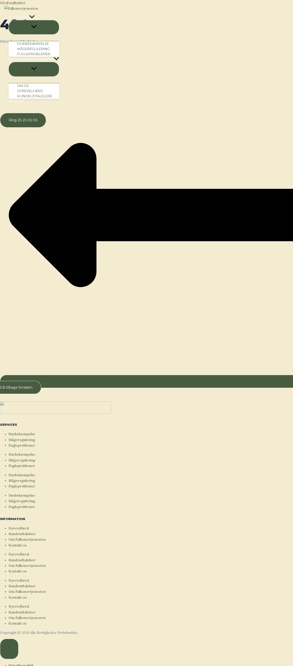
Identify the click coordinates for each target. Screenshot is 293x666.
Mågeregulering (22, 440)
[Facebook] (2, 111)
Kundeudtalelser (22, 534)
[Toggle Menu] (34, 27)
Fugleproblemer (22, 445)
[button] (34, 17)
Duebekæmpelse (22, 434)
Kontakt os (18, 545)
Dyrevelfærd (19, 528)
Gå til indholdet (12, 3)
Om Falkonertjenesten (27, 539)
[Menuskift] (9, 649)
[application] (32, 17)
